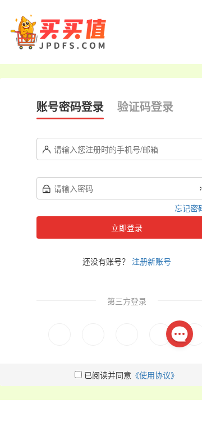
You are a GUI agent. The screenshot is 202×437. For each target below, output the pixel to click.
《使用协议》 (154, 374)
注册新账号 (151, 261)
